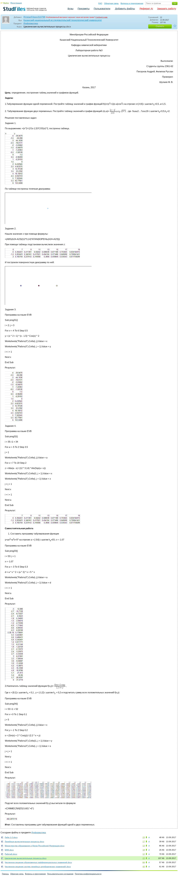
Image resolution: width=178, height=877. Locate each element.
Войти (6, 3)
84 (144, 862)
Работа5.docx (11, 854)
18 (144, 850)
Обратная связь (111, 3)
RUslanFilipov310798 (34, 17)
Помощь (5, 874)
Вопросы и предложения (132, 3)
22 (144, 858)
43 (144, 866)
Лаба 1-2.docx (11, 837)
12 (144, 854)
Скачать (160, 26)
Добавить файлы (125, 8)
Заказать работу (166, 8)
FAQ (100, 3)
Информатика (31, 23)
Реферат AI (146, 8)
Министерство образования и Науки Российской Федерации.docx (34, 846)
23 (144, 837)
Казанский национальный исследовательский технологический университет (63, 20)
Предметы (84, 8)
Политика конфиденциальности (88, 874)
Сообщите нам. (101, 17)
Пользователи (102, 8)
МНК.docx (9, 850)
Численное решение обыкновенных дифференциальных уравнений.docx (38, 862)
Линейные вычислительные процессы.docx (24, 841)
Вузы (70, 8)
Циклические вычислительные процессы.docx (25, 858)
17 (144, 841)
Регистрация (16, 3)
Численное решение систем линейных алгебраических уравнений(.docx (38, 866)
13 (144, 846)
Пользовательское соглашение (60, 874)
